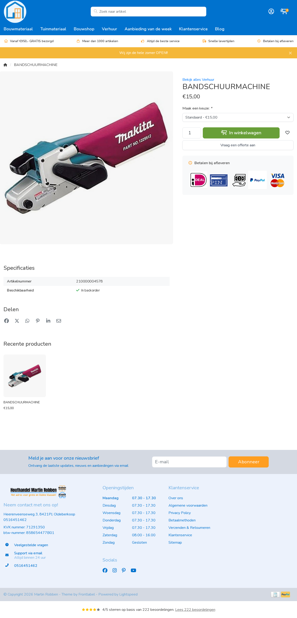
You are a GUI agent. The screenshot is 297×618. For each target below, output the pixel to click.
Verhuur (109, 29)
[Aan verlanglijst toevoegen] (287, 132)
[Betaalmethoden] (275, 594)
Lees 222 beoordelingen (195, 609)
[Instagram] (116, 570)
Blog (219, 29)
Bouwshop (84, 29)
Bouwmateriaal (18, 29)
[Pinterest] (125, 570)
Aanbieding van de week (148, 29)
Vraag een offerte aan (237, 145)
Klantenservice (193, 29)
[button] (270, 12)
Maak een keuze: (197, 108)
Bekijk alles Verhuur (198, 79)
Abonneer (248, 462)
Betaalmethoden (182, 520)
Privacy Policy (179, 512)
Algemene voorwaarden (187, 505)
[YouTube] (135, 570)
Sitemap (175, 542)
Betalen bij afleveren (278, 41)
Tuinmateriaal (53, 29)
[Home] (5, 64)
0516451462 (15, 519)
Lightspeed (128, 594)
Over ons (175, 498)
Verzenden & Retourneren (189, 527)
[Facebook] (107, 570)
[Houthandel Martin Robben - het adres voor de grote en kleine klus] (46, 11)
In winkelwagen (244, 133)
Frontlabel (86, 594)
